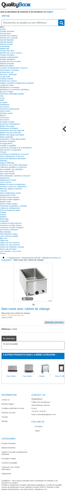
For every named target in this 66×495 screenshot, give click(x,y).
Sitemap (5, 421)
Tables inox (4, 240)
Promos (3, 253)
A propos (5, 417)
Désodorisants (5, 33)
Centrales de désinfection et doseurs (13, 68)
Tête (1, 96)
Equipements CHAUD (8, 180)
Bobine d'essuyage (7, 126)
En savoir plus (9, 338)
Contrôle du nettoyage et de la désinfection (16, 148)
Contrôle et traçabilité (8, 145)
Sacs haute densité (7, 171)
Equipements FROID (8, 195)
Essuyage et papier (7, 122)
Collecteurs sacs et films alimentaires (14, 165)
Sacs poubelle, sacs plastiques (11, 169)
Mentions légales (8, 404)
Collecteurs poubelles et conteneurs (13, 167)
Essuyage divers (6, 143)
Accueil (2, 29)
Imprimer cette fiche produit (33, 304)
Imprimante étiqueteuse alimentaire (13, 158)
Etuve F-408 (59, 376)
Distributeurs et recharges (9, 87)
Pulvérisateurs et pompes (9, 70)
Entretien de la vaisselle (8, 38)
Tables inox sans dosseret (10, 245)
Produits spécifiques (7, 59)
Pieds (2, 100)
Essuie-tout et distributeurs (10, 124)
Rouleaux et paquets (7, 141)
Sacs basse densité (7, 173)
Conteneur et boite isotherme (10, 223)
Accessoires (4, 107)
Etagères (3, 217)
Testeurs (3, 152)
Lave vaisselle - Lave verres (10, 251)
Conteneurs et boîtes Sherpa (10, 225)
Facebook (38, 426)
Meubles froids (5, 202)
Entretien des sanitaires (8, 36)
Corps (2, 98)
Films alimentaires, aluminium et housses (15, 176)
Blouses (3, 115)
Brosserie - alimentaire (8, 74)
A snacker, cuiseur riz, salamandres (13, 186)
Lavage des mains (7, 85)
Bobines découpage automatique (12, 135)
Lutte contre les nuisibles (9, 236)
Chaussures (4, 117)
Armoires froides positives (9, 197)
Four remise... (11, 376)
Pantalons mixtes (6, 113)
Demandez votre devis (54, 322)
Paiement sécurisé (8, 413)
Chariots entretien (6, 79)
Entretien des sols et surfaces (11, 53)
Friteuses (3, 191)
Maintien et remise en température (12, 184)
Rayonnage (4, 219)
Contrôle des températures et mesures (14, 154)
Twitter (37, 431)
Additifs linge (4, 48)
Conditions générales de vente (13, 408)
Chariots (3, 214)
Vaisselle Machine (6, 42)
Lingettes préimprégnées (9, 57)
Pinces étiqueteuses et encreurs (12, 156)
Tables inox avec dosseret (10, 242)
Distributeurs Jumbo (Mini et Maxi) (12, 139)
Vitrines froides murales (8, 204)
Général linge (5, 46)
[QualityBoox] (33, 4)
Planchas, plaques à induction (11, 189)
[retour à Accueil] (4, 258)
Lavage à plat (5, 76)
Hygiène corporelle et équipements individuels (17, 83)
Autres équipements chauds (10, 193)
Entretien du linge (6, 44)
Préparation (4, 221)
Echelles (3, 212)
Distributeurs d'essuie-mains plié (12, 130)
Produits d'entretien (7, 31)
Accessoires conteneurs (9, 230)
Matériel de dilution (7, 66)
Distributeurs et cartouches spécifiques (14, 89)
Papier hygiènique (6, 137)
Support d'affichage (7, 163)
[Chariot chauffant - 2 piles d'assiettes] (45, 374)
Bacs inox (3, 238)
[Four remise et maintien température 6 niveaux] (29, 374)
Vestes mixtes (5, 111)
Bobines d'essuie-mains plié (10, 133)
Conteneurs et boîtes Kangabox (12, 227)
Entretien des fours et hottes (10, 61)
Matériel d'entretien (7, 64)
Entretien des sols (6, 72)
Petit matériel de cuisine (8, 234)
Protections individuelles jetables (12, 94)
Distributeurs (5, 104)
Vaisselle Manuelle (7, 40)
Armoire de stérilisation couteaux (12, 247)
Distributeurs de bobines (9, 128)
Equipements (5, 178)
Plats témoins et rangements (10, 150)
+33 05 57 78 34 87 (38, 411)
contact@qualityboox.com (46, 414)
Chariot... (42, 376)
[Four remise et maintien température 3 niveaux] (12, 374)
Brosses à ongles (6, 92)
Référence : (7, 329)
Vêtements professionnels (9, 109)
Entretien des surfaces (8, 81)
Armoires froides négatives (10, 199)
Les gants (3, 102)
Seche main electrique (8, 249)
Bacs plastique (5, 232)
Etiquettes (3, 161)
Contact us (6, 400)
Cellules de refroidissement (10, 208)
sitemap (6, 15)
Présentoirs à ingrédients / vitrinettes (13, 206)
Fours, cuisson (5, 182)
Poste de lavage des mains (10, 210)
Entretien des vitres (7, 51)
